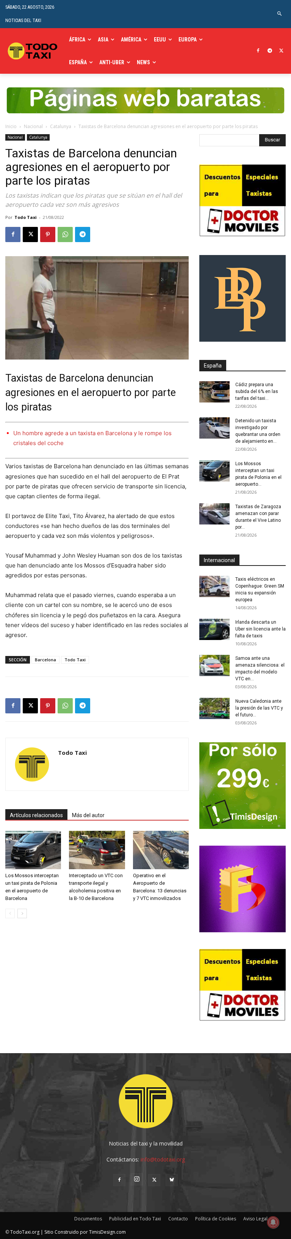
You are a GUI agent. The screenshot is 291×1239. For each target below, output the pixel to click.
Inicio (11, 126)
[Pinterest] (47, 234)
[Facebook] (258, 51)
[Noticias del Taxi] (33, 51)
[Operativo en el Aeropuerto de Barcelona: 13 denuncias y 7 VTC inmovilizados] (161, 850)
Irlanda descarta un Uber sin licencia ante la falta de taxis (260, 629)
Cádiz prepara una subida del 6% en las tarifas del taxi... (256, 391)
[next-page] (22, 913)
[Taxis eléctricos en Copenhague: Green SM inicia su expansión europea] (214, 586)
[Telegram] (269, 51)
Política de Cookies (215, 1218)
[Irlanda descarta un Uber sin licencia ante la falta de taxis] (214, 629)
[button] (280, 14)
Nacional (33, 126)
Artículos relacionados (36, 815)
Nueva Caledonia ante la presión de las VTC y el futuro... (259, 708)
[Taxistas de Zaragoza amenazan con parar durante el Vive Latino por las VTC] (214, 513)
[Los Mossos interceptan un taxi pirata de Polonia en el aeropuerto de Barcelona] (33, 850)
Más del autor (88, 815)
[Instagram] (137, 1179)
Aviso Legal (255, 1218)
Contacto (178, 1218)
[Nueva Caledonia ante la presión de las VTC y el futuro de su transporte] (214, 708)
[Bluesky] (172, 1180)
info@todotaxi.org (163, 1159)
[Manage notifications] (273, 1222)
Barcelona (45, 659)
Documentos (88, 1218)
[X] (281, 51)
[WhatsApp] (65, 234)
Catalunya (60, 126)
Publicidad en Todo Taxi (135, 1218)
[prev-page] (10, 913)
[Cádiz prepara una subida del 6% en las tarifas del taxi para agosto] (214, 391)
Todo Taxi (25, 217)
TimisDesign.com (107, 1232)
